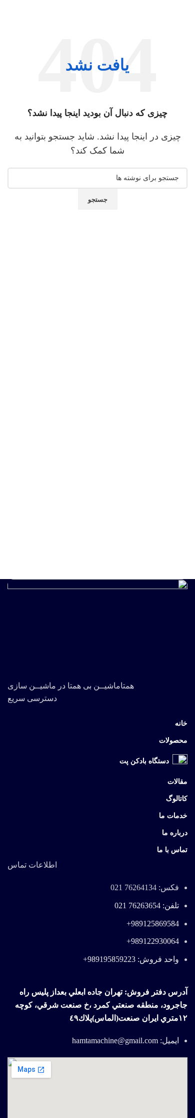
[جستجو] (7, 10)
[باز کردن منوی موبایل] (183, 10)
